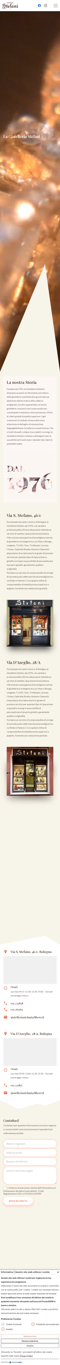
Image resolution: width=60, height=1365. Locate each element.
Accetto (30, 1346)
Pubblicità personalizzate (47, 1324)
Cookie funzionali (13, 1324)
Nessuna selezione (30, 1341)
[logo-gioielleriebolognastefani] (10, 5)
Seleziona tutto (30, 1336)
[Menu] (56, 5)
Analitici (9, 1329)
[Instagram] (46, 6)
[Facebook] (39, 6)
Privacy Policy (26, 1356)
